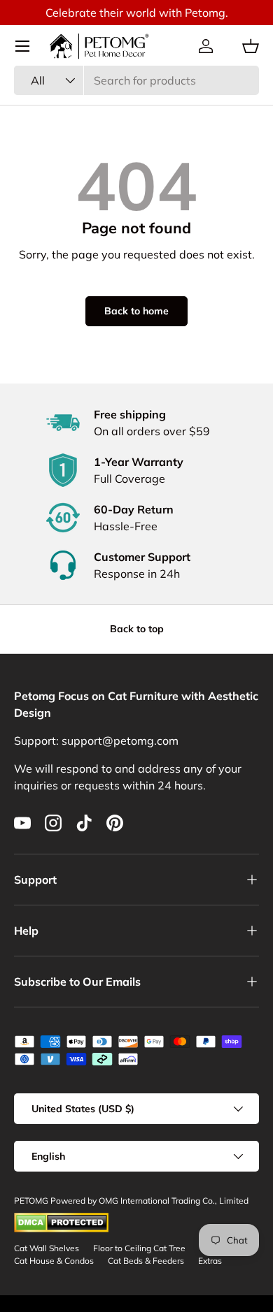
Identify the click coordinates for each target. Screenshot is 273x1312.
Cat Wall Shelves (46, 1248)
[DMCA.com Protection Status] (61, 1218)
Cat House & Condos (54, 1260)
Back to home (136, 311)
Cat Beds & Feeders (146, 1260)
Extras (210, 1260)
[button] (250, 46)
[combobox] (136, 80)
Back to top (137, 628)
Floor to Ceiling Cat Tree (139, 1248)
